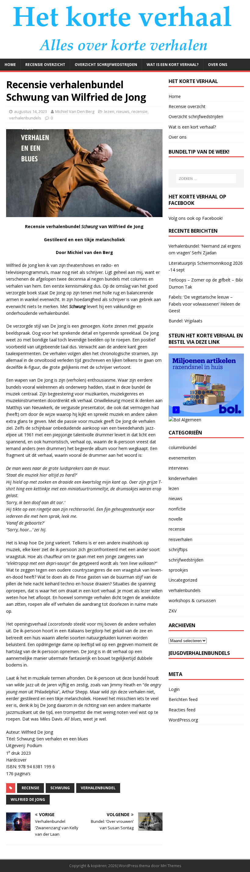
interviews (178, 468)
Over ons (217, 64)
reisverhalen (180, 539)
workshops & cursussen (192, 600)
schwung (60, 787)
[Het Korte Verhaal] (125, 55)
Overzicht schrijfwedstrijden (106, 64)
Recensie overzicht (45, 64)
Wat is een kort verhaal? (172, 64)
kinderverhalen (183, 478)
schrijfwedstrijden (186, 560)
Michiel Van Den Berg (74, 111)
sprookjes (178, 570)
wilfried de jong (28, 799)
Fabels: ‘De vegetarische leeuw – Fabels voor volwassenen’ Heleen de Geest (204, 304)
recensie (139, 111)
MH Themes (171, 865)
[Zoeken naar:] (206, 178)
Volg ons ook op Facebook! (196, 218)
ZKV (173, 611)
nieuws (123, 111)
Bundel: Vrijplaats (185, 321)
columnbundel (182, 447)
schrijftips (178, 549)
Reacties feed (182, 710)
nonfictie (177, 509)
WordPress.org (183, 720)
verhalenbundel (98, 787)
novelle (176, 519)
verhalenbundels (25, 118)
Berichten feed (183, 699)
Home (10, 64)
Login (174, 689)
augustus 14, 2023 (30, 111)
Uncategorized (183, 580)
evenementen (182, 458)
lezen (109, 111)
